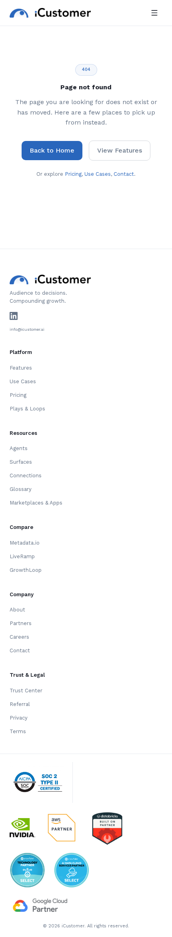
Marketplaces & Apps (36, 503)
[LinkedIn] (14, 316)
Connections (26, 476)
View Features (119, 150)
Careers (19, 637)
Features (21, 368)
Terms (18, 731)
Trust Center (26, 691)
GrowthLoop (26, 570)
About (17, 610)
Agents (19, 448)
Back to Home (52, 150)
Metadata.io (25, 543)
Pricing (73, 174)
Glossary (21, 489)
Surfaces (21, 462)
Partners (21, 623)
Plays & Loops (27, 409)
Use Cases (97, 174)
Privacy (19, 718)
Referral (20, 704)
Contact (124, 174)
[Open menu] (154, 13)
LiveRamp (22, 556)
